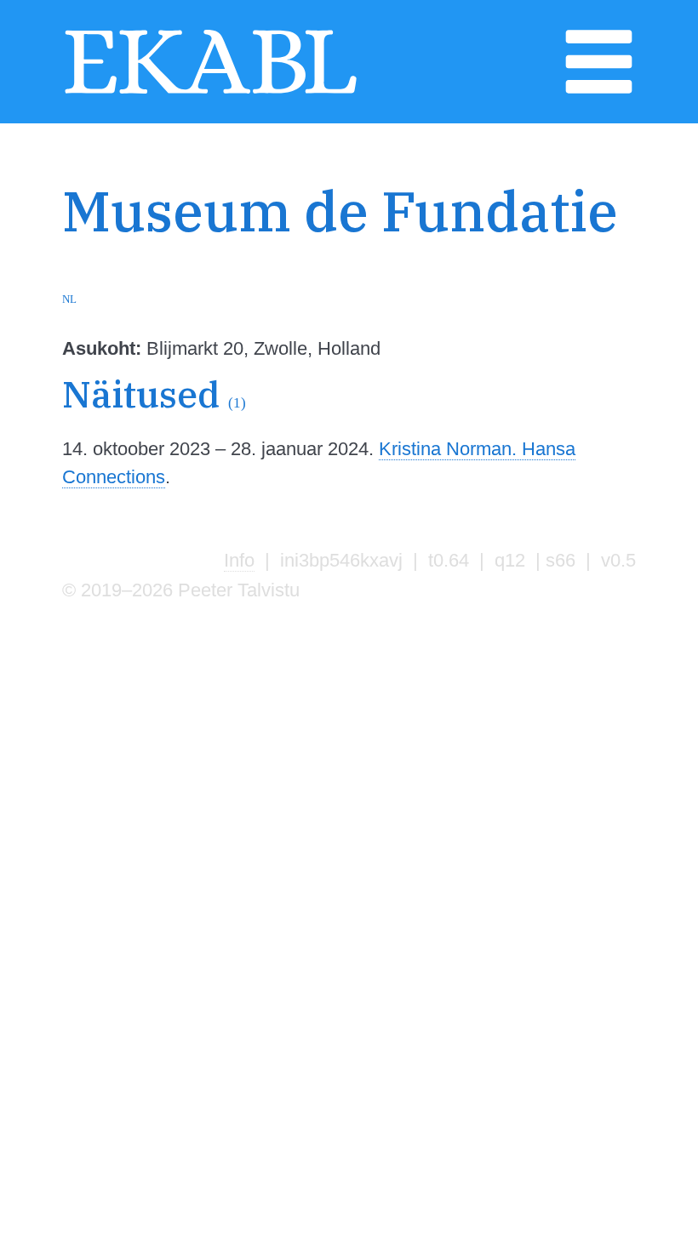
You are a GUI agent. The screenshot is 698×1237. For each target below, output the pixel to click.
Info (239, 560)
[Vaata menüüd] (599, 92)
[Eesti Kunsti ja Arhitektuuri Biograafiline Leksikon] (210, 92)
